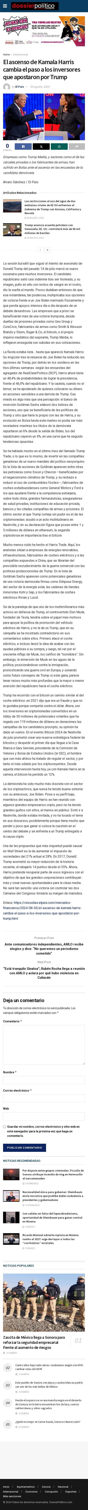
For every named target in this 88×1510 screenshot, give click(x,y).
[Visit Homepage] (35, 6)
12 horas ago (32, 1205)
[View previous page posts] (40, 250)
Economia (31, 1491)
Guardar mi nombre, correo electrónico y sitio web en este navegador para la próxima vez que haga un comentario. (43, 1131)
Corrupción (51, 1491)
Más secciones (12, 1496)
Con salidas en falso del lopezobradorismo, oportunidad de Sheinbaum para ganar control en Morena (52, 1217)
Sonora (46, 1486)
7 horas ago (31, 1183)
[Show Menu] (5, 6)
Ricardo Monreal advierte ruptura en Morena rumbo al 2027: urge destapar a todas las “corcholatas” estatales (51, 1239)
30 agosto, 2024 (40, 86)
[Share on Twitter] (41, 146)
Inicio (6, 1486)
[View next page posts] (48, 250)
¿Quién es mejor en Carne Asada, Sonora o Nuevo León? (47, 1422)
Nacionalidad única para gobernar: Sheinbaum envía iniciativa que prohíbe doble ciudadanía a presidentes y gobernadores (53, 1196)
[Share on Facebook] (23, 146)
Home (6, 54)
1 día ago (29, 1227)
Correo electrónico (17, 1090)
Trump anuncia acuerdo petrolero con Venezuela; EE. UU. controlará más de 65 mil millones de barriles (52, 229)
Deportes (70, 1491)
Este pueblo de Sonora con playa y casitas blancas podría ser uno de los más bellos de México (48, 1384)
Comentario (12, 1021)
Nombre (10, 1072)
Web (6, 1108)
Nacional (63, 1486)
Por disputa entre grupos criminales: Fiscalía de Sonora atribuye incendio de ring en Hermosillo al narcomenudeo (53, 1174)
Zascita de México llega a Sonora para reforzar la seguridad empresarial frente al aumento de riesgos (34, 1342)
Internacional (20, 54)
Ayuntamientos (26, 1486)
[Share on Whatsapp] (59, 146)
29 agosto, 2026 (35, 218)
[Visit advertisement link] (44, 34)
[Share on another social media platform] (77, 146)
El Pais (19, 86)
